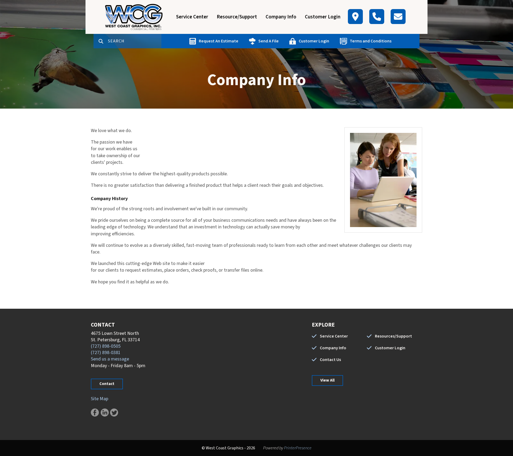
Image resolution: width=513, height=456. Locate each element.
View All (327, 380)
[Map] (355, 16)
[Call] (376, 16)
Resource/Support (237, 17)
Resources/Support (393, 336)
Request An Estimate (218, 41)
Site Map (99, 398)
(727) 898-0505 (106, 346)
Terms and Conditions (370, 41)
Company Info (281, 17)
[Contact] (398, 16)
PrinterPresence (298, 448)
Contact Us (330, 360)
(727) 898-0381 (106, 352)
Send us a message (110, 359)
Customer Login (322, 17)
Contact (106, 384)
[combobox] (134, 41)
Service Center (192, 17)
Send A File (268, 41)
